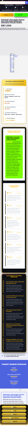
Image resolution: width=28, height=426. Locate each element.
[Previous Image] (1, 41)
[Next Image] (27, 41)
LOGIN (14, 410)
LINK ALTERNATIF (15, 418)
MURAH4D (9, 142)
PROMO (15, 406)
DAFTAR (15, 414)
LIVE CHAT (15, 421)
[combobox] (12, 2)
